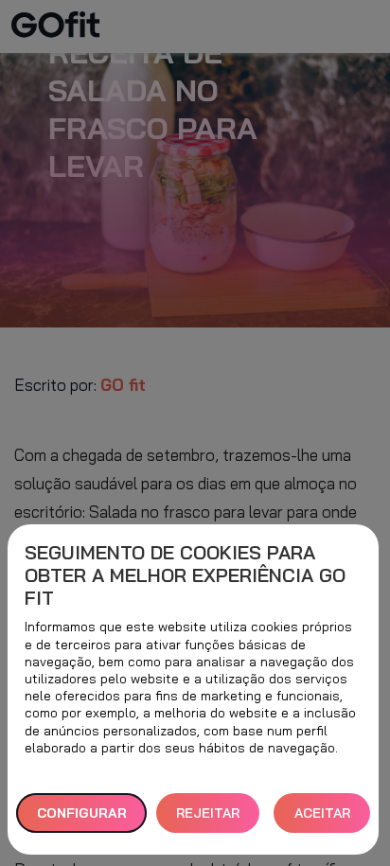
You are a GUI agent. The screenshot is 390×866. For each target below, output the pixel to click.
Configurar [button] (82, 813)
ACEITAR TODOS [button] (322, 819)
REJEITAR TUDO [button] (207, 819)
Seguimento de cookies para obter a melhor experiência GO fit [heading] (185, 575)
